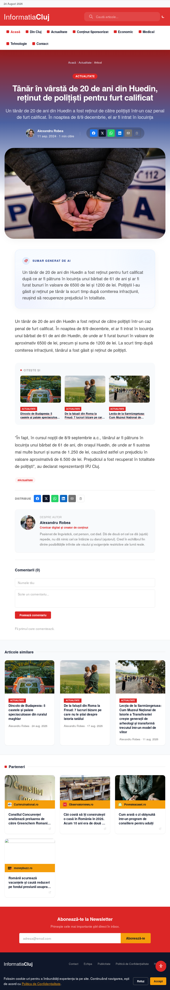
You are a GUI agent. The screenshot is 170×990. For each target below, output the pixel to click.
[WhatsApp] (111, 133)
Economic (125, 32)
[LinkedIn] (119, 133)
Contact (42, 43)
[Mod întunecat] (163, 17)
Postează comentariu (32, 615)
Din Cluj (35, 32)
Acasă (15, 32)
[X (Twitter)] (102, 133)
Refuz (140, 981)
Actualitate (59, 32)
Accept (158, 981)
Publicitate (104, 964)
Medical (148, 32)
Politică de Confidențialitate (132, 964)
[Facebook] (93, 133)
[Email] (128, 133)
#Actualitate (25, 480)
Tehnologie (19, 43)
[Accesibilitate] (160, 966)
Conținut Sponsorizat (92, 32)
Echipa (88, 964)
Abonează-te (135, 938)
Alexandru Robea (50, 131)
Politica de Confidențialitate (41, 983)
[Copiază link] (137, 133)
